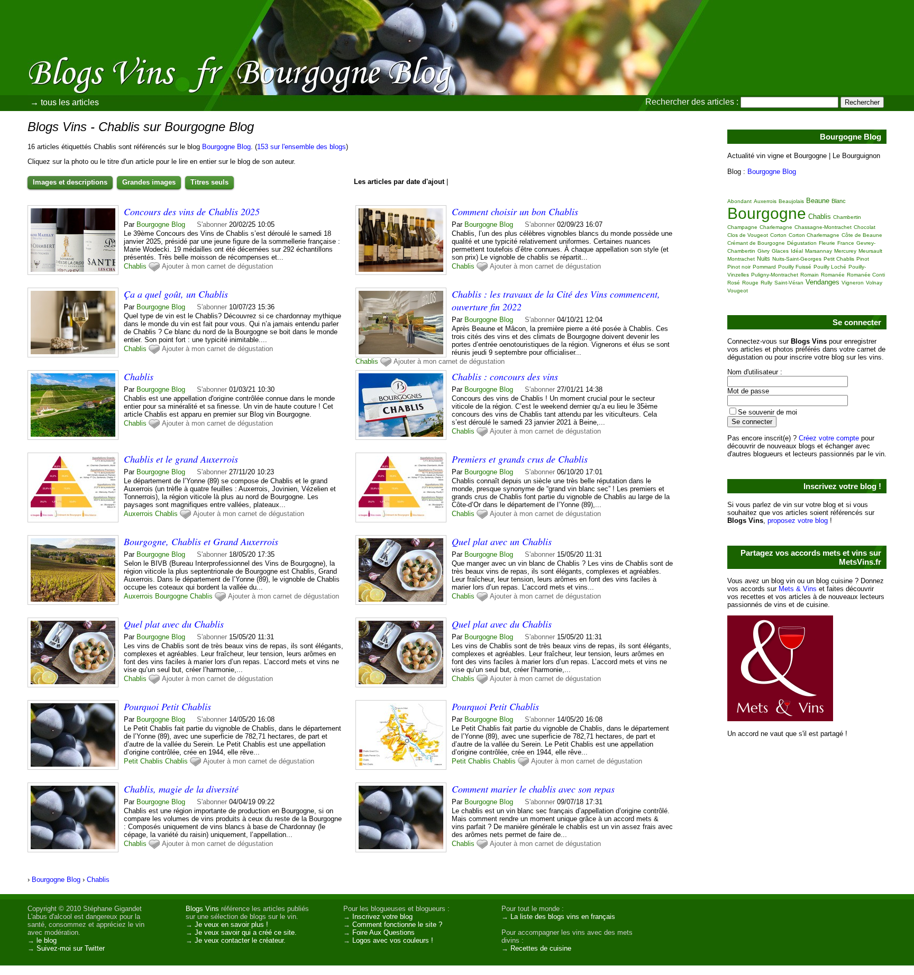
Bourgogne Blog (226, 147)
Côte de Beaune (862, 235)
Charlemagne (776, 227)
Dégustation (802, 243)
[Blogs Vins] (113, 55)
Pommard (764, 267)
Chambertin (847, 217)
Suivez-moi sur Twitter (70, 948)
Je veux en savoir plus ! (231, 924)
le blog (46, 940)
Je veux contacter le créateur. (240, 940)
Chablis (135, 266)
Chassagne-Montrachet (823, 227)
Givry (763, 251)
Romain (809, 275)
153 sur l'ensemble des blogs (301, 147)
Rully (766, 283)
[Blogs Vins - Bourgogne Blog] (576, 76)
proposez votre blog (797, 521)
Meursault (870, 251)
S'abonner (212, 224)
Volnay (874, 283)
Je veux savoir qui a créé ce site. (246, 932)
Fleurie (827, 243)
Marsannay (818, 251)
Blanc (838, 201)
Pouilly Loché (830, 267)
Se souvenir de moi (767, 412)
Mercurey (845, 251)
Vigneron (853, 283)
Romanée (833, 275)
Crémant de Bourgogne (756, 243)
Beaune (817, 201)
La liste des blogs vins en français (562, 917)
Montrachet (741, 259)
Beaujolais (791, 201)
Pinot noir (739, 267)
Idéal (797, 251)
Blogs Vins (202, 909)
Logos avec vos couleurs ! (392, 940)
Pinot (862, 259)
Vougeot (737, 290)
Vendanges (822, 282)
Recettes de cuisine (540, 948)
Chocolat (864, 227)
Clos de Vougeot (747, 235)
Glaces (780, 251)
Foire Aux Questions (383, 932)
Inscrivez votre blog (382, 917)
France (845, 243)
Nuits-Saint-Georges (796, 259)
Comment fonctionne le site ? (397, 924)
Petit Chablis (143, 761)
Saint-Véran (788, 283)
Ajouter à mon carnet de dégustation (217, 266)
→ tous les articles (64, 102)
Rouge (750, 283)
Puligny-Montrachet (774, 275)
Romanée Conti (866, 275)
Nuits (763, 258)
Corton (778, 235)
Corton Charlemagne (814, 235)
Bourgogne (171, 596)
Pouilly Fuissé (794, 267)
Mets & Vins (798, 589)
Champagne (742, 227)
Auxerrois (138, 514)
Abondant (739, 201)
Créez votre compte (829, 438)
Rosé (733, 283)
